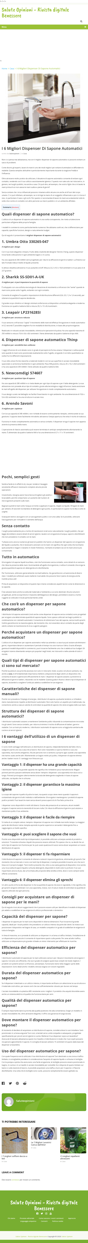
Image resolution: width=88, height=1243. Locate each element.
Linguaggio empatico (28, 1221)
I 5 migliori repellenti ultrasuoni (70, 1157)
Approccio (72, 1218)
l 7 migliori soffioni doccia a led (14, 1157)
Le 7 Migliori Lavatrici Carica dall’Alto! (41, 1143)
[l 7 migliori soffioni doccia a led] (15, 1140)
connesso (15, 1180)
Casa (25, 153)
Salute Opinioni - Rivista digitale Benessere (35, 12)
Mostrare (15, 207)
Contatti (44, 1221)
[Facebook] (37, 1213)
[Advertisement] (44, 44)
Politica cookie (57, 1221)
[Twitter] (42, 1213)
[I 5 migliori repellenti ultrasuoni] (73, 1140)
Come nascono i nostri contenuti (51, 1218)
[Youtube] (51, 1213)
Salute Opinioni (67, 1236)
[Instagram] (46, 1213)
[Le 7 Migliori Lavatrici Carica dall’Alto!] (44, 1133)
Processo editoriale (27, 1218)
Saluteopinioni (14, 153)
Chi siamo (11, 1218)
